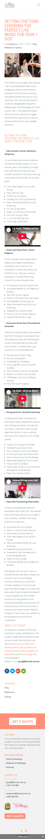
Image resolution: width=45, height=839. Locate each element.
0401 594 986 (12, 785)
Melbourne (9, 47)
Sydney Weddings (14, 759)
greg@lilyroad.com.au (16, 782)
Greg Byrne (12, 44)
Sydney (18, 47)
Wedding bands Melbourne (22, 644)
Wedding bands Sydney (15, 647)
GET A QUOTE (22, 721)
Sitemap (10, 767)
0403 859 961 (12, 796)
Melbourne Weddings (16, 763)
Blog (35, 44)
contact (14, 661)
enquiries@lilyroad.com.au (18, 793)
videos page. (28, 654)
